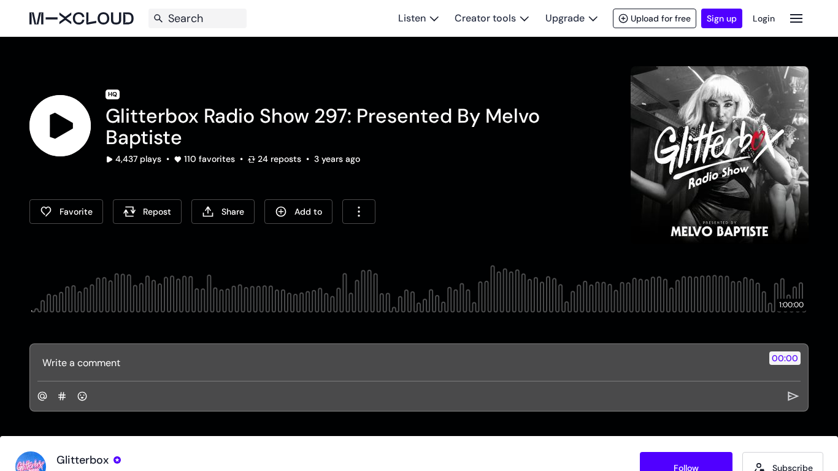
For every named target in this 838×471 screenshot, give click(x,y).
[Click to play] (60, 125)
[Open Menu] (796, 18)
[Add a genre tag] (62, 396)
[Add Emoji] (82, 396)
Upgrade (565, 18)
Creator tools (485, 18)
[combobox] (358, 211)
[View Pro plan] (117, 460)
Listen (412, 18)
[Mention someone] (42, 396)
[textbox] (398, 362)
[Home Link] (81, 18)
